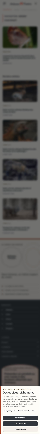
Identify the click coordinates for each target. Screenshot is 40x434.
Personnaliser (20, 429)
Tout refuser (20, 418)
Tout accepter (20, 423)
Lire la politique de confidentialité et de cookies (19, 411)
